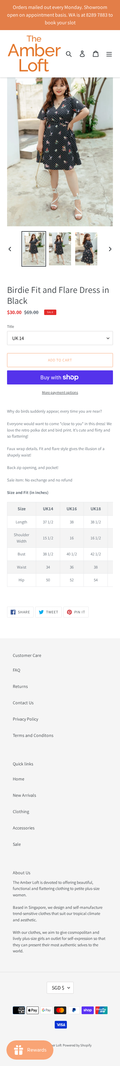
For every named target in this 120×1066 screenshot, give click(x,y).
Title (10, 326)
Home (18, 779)
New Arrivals (24, 795)
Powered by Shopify (77, 1045)
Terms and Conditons (33, 735)
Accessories (24, 828)
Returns (20, 686)
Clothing (21, 811)
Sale (17, 844)
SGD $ (58, 987)
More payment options (60, 392)
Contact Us (23, 703)
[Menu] (109, 54)
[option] (34, 249)
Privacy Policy (25, 719)
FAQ (16, 670)
